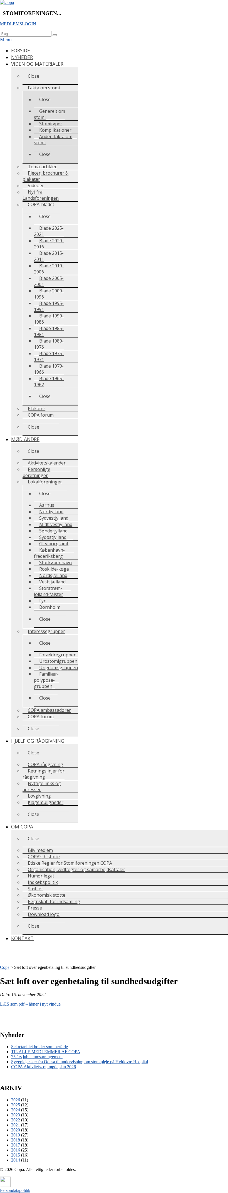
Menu (6, 39)
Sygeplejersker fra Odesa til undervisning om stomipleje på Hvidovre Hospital (79, 1061)
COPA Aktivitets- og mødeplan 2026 (43, 1066)
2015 (15, 1155)
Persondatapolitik (15, 1190)
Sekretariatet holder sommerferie (39, 1046)
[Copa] (7, 2)
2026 (15, 1099)
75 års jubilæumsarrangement (37, 1056)
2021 (15, 1125)
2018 (15, 1140)
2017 (15, 1145)
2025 (15, 1104)
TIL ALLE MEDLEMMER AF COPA (45, 1051)
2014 (15, 1160)
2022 (15, 1120)
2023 (15, 1115)
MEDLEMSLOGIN (18, 23)
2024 (15, 1110)
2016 (15, 1150)
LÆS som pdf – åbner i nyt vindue (30, 1004)
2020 (15, 1130)
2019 (15, 1135)
